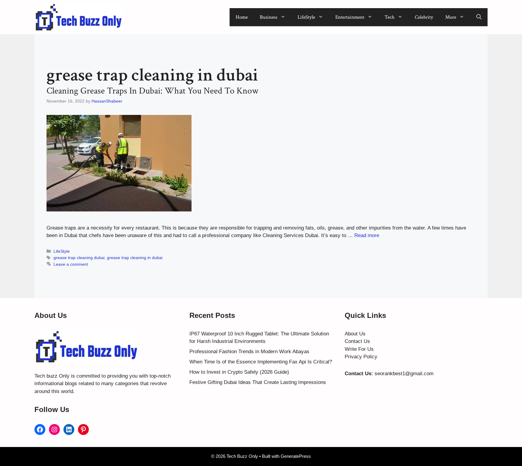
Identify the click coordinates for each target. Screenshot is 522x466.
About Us (355, 334)
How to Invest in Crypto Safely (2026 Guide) (239, 372)
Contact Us (357, 341)
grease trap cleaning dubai (79, 257)
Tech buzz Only (51, 376)
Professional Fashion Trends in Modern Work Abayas (249, 351)
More (450, 17)
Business (268, 17)
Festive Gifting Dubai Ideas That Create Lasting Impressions (257, 382)
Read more (366, 235)
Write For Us (359, 349)
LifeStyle (306, 17)
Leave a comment (70, 264)
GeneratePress (296, 456)
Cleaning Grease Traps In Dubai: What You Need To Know (153, 91)
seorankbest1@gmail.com (404, 373)
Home (242, 17)
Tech (390, 17)
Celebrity (424, 17)
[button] (479, 17)
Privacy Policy (361, 357)
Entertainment (349, 17)
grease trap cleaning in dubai (135, 257)
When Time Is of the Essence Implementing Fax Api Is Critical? (260, 362)
